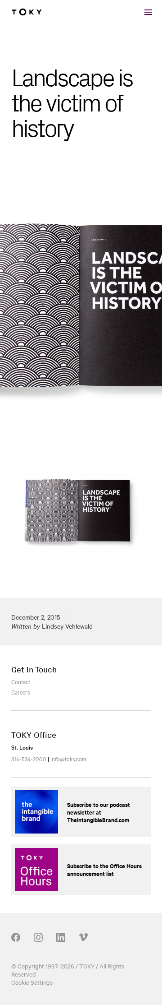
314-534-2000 (28, 759)
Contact (20, 681)
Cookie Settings (32, 982)
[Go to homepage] (26, 12)
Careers (20, 692)
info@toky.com (68, 759)
